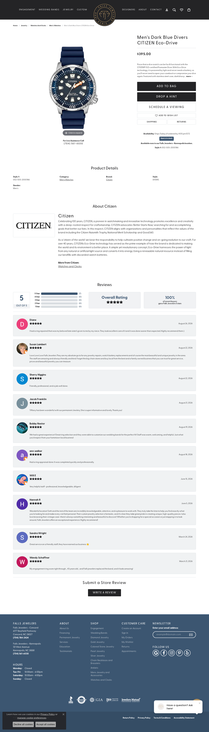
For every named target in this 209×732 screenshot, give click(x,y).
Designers (128, 10)
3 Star (37, 300)
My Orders (127, 638)
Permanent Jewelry (70, 638)
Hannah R (35, 500)
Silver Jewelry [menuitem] (98, 656)
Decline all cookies (23, 724)
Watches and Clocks (38, 26)
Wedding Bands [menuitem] (99, 633)
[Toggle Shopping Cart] (189, 10)
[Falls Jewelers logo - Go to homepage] (104, 14)
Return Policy (129, 718)
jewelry (24, 26)
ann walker (36, 451)
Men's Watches (55, 26)
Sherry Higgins (38, 375)
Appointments (129, 651)
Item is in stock (166, 138)
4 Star (37, 297)
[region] (73, 88)
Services (64, 642)
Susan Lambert (38, 344)
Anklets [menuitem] (94, 668)
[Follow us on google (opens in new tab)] (156, 653)
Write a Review (104, 592)
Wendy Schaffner (39, 558)
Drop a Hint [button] (166, 96)
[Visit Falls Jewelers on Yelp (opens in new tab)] (187, 653)
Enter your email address (165, 628)
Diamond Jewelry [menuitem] (100, 638)
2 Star (37, 303)
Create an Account (131, 628)
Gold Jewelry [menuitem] (97, 642)
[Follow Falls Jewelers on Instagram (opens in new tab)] (171, 653)
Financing (65, 633)
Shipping (152, 122)
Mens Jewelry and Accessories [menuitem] (100, 674)
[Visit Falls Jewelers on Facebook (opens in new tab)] (164, 653)
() (80, 294)
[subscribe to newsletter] (191, 635)
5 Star (37, 294)
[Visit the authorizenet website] (81, 700)
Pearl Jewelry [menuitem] (98, 651)
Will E (33, 476)
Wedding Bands (49, 10)
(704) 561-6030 (73, 144)
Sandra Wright (38, 533)
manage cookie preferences (31, 718)
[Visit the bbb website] (71, 700)
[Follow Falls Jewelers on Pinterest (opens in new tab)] (179, 653)
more (188, 76)
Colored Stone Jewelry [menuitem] (102, 647)
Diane (33, 320)
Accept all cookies (45, 724)
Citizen (109, 180)
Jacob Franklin (38, 399)
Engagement (27, 10)
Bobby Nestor (37, 424)
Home (15, 26)
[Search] (174, 10)
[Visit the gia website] (96, 700)
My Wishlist (127, 642)
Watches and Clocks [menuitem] (101, 680)
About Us (64, 628)
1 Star (37, 307)
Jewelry (68, 10)
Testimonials (66, 651)
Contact (156, 10)
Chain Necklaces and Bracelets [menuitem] (102, 661)
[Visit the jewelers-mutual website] (130, 700)
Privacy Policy (144, 718)
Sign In (125, 633)
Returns (181, 122)
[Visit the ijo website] (112, 700)
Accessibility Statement (184, 718)
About (143, 10)
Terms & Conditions (162, 718)
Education (65, 647)
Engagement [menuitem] (97, 628)
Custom (82, 10)
